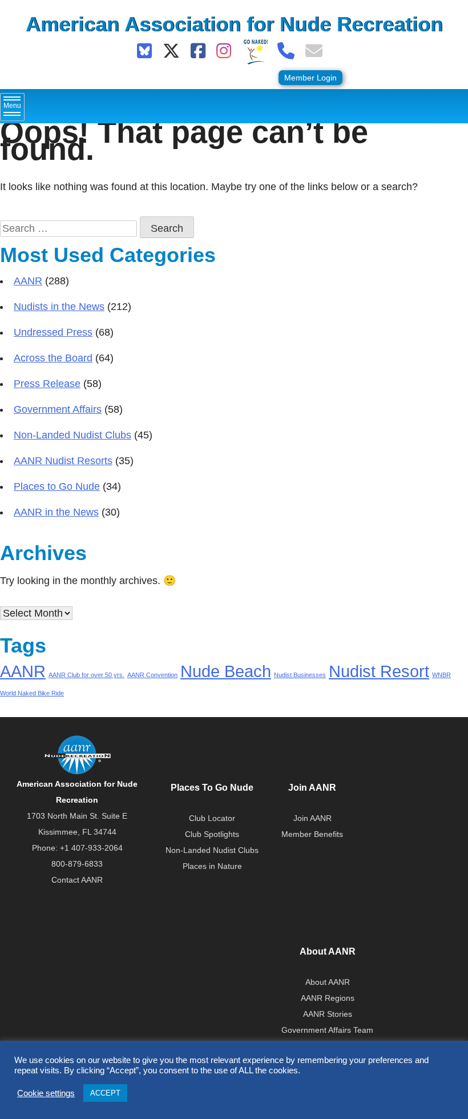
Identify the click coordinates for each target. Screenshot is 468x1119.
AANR (28, 281)
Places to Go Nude (57, 486)
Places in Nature (212, 866)
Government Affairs (58, 409)
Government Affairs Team (327, 1030)
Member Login (310, 77)
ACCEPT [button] (105, 1093)
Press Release (47, 383)
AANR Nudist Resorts (63, 460)
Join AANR (312, 818)
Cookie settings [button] (46, 1093)
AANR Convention (152, 674)
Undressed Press (53, 332)
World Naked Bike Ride (32, 693)
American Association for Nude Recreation (234, 24)
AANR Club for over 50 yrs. (86, 674)
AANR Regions (327, 998)
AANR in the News (56, 512)
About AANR (327, 982)
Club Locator (212, 818)
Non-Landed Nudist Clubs (72, 435)
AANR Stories (327, 1014)
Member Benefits (312, 834)
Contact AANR (77, 879)
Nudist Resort (379, 671)
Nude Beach (225, 671)
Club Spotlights (212, 834)
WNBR (441, 674)
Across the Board (53, 358)
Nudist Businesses (300, 674)
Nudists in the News (59, 306)
